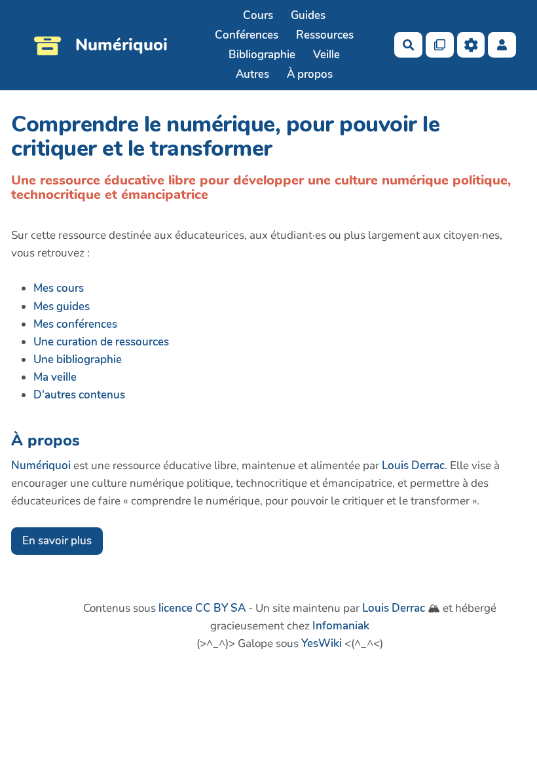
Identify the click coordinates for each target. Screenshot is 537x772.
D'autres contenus (79, 394)
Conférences (246, 35)
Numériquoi (41, 465)
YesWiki (321, 643)
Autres (252, 74)
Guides (308, 15)
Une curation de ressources (101, 341)
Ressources (325, 35)
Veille (326, 54)
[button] (502, 45)
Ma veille (55, 377)
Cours (258, 15)
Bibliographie (262, 54)
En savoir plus (57, 540)
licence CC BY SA (202, 608)
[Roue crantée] (471, 45)
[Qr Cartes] (440, 45)
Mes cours (58, 288)
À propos (310, 74)
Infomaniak (340, 625)
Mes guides (61, 306)
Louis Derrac (413, 465)
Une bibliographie (77, 359)
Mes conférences (75, 324)
